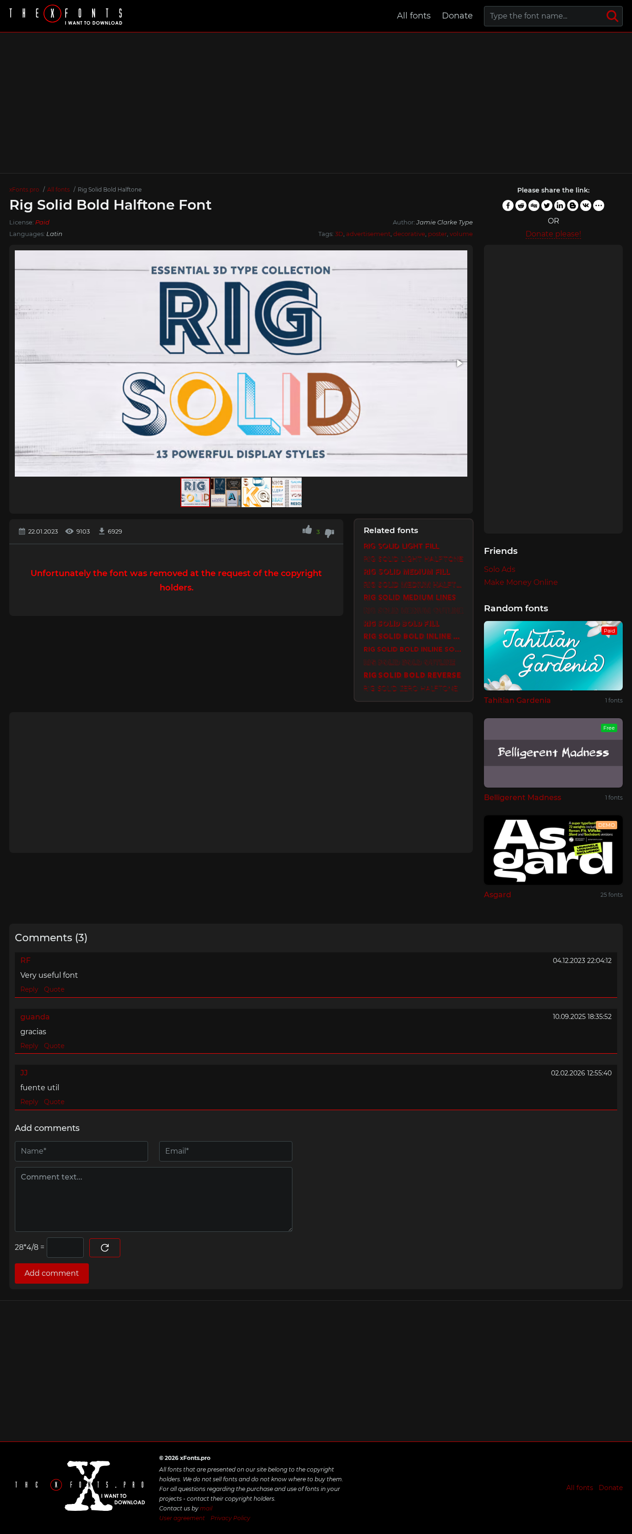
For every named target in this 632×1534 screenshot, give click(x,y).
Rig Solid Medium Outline (414, 611)
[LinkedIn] (559, 205)
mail (206, 1508)
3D (339, 233)
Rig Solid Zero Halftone (411, 689)
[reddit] (521, 205)
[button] (459, 363)
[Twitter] (546, 205)
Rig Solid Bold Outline (409, 663)
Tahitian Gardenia (517, 700)
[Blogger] (572, 205)
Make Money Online (521, 582)
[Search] (612, 16)
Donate (457, 16)
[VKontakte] (585, 205)
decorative (409, 233)
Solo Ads (499, 569)
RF (25, 960)
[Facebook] (508, 205)
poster (437, 233)
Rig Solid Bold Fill (402, 624)
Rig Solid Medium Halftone (414, 585)
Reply (29, 989)
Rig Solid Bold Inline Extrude (414, 637)
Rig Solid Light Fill (401, 546)
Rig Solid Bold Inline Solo (414, 650)
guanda (35, 1016)
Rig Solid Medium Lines (410, 598)
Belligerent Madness (522, 797)
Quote (54, 989)
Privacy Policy (230, 1518)
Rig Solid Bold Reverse (412, 676)
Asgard (497, 894)
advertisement (368, 233)
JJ (24, 1072)
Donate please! (553, 234)
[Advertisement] (316, 103)
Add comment (52, 1273)
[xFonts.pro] (67, 16)
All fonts (414, 16)
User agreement (182, 1518)
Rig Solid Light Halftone (414, 559)
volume (461, 233)
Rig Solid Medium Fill (407, 572)
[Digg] (533, 205)
